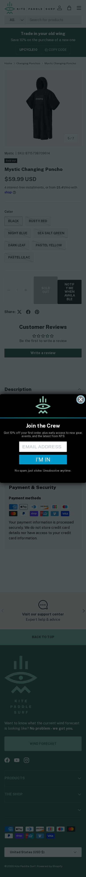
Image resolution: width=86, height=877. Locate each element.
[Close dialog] (80, 399)
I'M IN (43, 459)
